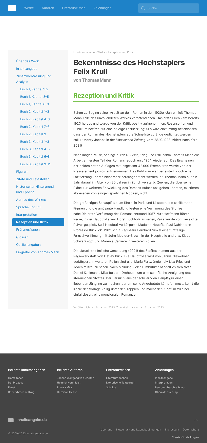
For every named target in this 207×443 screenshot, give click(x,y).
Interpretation (26, 215)
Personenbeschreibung (170, 387)
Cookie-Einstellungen (185, 437)
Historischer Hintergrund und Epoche (35, 189)
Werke (29, 8)
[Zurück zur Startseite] (12, 8)
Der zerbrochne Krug (21, 392)
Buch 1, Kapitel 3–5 (34, 97)
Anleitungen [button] (102, 8)
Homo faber (15, 377)
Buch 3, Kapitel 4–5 (35, 149)
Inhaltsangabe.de (84, 52)
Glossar (22, 237)
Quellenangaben (28, 245)
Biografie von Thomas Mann (37, 252)
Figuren (21, 172)
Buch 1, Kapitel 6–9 (34, 104)
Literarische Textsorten (120, 382)
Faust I (12, 387)
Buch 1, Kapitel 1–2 (34, 89)
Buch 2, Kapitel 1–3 (34, 111)
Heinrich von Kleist (68, 382)
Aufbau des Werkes (31, 200)
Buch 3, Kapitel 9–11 (35, 164)
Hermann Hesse (67, 392)
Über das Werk (27, 61)
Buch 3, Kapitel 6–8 (35, 156)
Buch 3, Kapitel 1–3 (34, 142)
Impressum (172, 429)
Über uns (106, 429)
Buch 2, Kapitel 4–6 (35, 119)
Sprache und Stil (28, 207)
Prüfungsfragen (28, 229)
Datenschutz (191, 429)
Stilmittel (111, 387)
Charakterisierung (166, 392)
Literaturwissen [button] (73, 8)
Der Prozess (15, 382)
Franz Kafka (64, 387)
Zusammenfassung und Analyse (33, 78)
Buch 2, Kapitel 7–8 (35, 127)
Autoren (48, 8)
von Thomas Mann (92, 80)
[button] (196, 420)
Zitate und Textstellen (32, 179)
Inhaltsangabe (26, 69)
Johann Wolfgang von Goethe (75, 377)
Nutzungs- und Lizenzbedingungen (138, 429)
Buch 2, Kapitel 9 (33, 134)
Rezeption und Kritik (32, 222)
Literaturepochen (117, 377)
